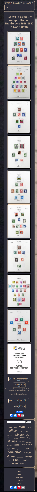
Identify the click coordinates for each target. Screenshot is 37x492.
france (23, 463)
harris (10, 438)
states (10, 427)
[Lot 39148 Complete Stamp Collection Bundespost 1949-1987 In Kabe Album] (19, 48)
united (29, 427)
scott (15, 463)
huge (8, 448)
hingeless (28, 442)
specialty (9, 445)
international (20, 457)
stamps (12, 441)
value (27, 431)
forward (21, 442)
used (28, 447)
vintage (27, 452)
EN (18, 483)
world (16, 445)
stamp (11, 456)
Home (19, 471)
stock (10, 460)
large (28, 438)
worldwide (26, 444)
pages (16, 459)
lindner (21, 432)
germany (16, 438)
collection (15, 452)
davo (13, 448)
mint (22, 426)
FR (20, 483)
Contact (19, 474)
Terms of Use (19, 480)
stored (10, 435)
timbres (22, 438)
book (15, 427)
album (13, 430)
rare (23, 448)
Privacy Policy (19, 477)
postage (28, 456)
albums (19, 434)
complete (26, 460)
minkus (28, 435)
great (18, 448)
